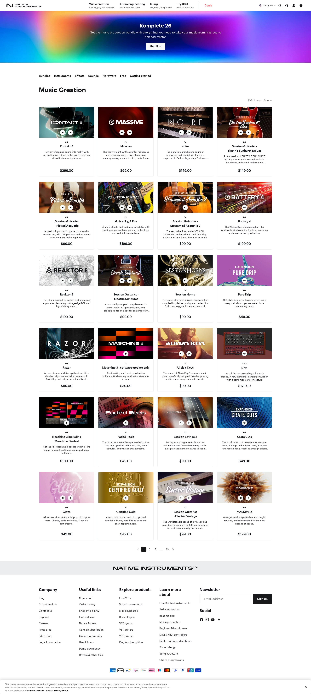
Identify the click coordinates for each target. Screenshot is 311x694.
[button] (268, 100)
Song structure (168, 653)
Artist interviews (169, 609)
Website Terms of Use (37, 691)
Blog (41, 598)
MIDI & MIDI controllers (173, 634)
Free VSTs (125, 598)
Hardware (109, 75)
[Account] (293, 5)
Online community (90, 636)
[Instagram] (207, 620)
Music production (170, 622)
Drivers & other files (91, 655)
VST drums (125, 636)
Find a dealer (87, 617)
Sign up (262, 598)
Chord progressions (171, 660)
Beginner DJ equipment (173, 628)
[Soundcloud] (219, 620)
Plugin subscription (131, 642)
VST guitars (126, 629)
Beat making (167, 615)
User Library (86, 642)
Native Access (87, 623)
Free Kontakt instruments (174, 603)
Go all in (155, 46)
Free (123, 75)
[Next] (173, 549)
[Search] (279, 5)
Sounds (93, 75)
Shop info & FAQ (89, 610)
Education (45, 636)
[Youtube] (213, 620)
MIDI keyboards (128, 610)
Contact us (45, 610)
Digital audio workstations (175, 641)
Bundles (44, 75)
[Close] (305, 686)
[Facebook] (201, 620)
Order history (87, 604)
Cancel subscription (91, 629)
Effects (79, 75)
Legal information (50, 642)
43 (167, 549)
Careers (43, 623)
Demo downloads (90, 648)
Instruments (62, 75)
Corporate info (48, 604)
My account (86, 598)
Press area (45, 629)
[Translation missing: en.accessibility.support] (286, 5)
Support (44, 617)
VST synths (126, 623)
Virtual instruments (131, 604)
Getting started (140, 75)
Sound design (167, 647)
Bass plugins (127, 617)
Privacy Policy (60, 691)
